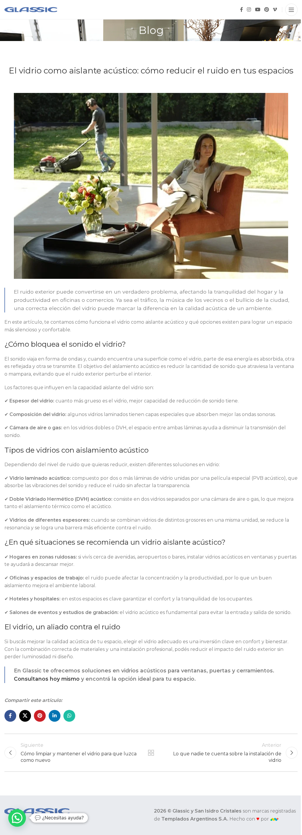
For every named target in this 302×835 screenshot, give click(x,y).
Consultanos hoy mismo (47, 679)
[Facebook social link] (241, 9)
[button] (17, 818)
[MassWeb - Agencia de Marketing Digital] (274, 819)
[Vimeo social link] (275, 9)
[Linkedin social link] (54, 716)
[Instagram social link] (249, 9)
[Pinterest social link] (266, 9)
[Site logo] (30, 9)
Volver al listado (151, 753)
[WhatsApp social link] (69, 716)
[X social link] (25, 716)
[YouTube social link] (257, 9)
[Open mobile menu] (291, 10)
